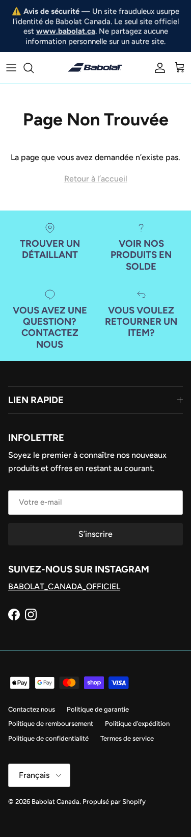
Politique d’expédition (137, 723)
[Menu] (11, 68)
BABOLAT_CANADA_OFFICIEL (64, 586)
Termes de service (127, 738)
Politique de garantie (98, 709)
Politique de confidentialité (48, 738)
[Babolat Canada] (96, 68)
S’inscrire (95, 534)
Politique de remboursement (50, 723)
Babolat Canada (55, 801)
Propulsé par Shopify (114, 801)
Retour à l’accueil (95, 179)
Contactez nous (31, 709)
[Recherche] (33, 68)
